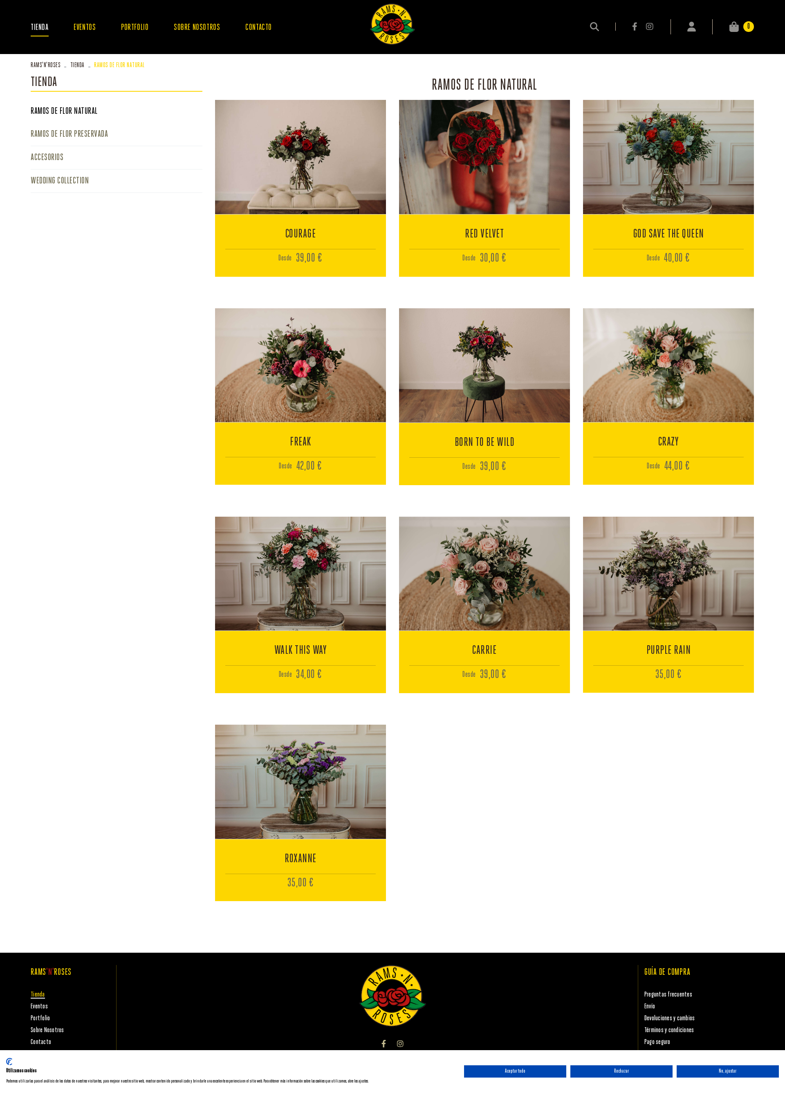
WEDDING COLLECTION (60, 181)
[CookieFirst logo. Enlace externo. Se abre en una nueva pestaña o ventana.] (9, 1061)
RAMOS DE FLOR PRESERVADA (69, 134)
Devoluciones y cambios (669, 1018)
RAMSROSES (46, 65)
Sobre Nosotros (47, 1030)
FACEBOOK (635, 27)
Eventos (39, 1006)
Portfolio (40, 1018)
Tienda (77, 65)
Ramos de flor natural (64, 111)
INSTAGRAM (649, 27)
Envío (649, 1006)
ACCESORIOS (47, 158)
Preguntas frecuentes (668, 995)
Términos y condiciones (669, 1030)
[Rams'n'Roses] (392, 24)
